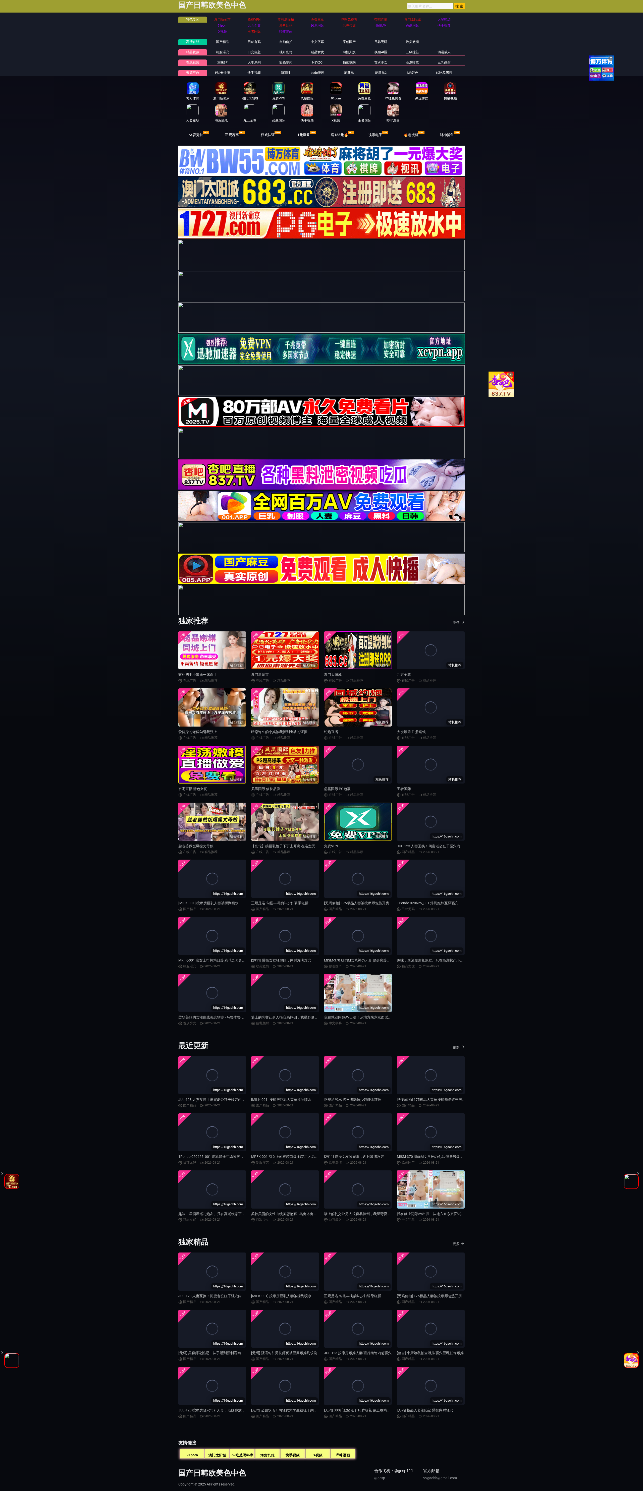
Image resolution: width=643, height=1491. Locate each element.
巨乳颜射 (444, 62)
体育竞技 (196, 135)
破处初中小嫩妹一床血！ (197, 675)
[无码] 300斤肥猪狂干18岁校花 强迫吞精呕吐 (359, 1410)
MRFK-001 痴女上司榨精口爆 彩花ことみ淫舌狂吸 (217, 960)
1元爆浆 (303, 135)
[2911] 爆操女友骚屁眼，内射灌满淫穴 (281, 960)
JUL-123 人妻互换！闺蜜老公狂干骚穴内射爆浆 (434, 846)
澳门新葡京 (260, 675)
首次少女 (380, 62)
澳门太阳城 (333, 675)
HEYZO (317, 62)
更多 (456, 622)
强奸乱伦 (285, 52)
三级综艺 (412, 52)
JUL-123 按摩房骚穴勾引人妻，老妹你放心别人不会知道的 (224, 1410)
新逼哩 (286, 73)
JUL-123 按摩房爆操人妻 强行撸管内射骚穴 (358, 1353)
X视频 (318, 1455)
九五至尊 (404, 675)
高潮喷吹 (412, 62)
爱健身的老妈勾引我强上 (197, 732)
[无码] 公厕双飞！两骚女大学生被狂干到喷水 (286, 1410)
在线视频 (192, 62)
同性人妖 (349, 52)
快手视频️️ (254, 73)
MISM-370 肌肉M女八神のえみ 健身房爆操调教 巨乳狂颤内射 (371, 960)
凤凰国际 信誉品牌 (265, 789)
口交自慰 (254, 52)
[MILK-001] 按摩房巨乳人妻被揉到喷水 (208, 903)
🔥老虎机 (411, 135)
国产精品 (222, 42)
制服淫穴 (222, 52)
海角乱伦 (267, 1455)
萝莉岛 (349, 73)
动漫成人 (444, 52)
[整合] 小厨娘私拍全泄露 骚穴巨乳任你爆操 (430, 1353)
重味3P (222, 62)
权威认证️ (268, 135)
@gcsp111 (382, 1478)
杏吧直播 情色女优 (192, 789)
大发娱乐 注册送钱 (411, 732)
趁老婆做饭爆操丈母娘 (195, 846)
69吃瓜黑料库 (242, 1455)
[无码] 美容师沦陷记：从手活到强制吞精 (209, 1353)
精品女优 (317, 52)
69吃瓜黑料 (444, 73)
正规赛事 (232, 135)
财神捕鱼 (447, 135)
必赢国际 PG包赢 (337, 789)
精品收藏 (192, 52)
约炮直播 (331, 732)
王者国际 (404, 789)
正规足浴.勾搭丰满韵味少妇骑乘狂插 (279, 903)
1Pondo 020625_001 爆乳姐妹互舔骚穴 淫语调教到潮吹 (440, 903)
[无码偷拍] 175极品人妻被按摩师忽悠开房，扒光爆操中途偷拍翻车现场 (379, 903)
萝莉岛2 (381, 73)
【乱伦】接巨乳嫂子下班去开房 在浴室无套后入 (288, 846)
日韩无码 (380, 42)
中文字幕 (317, 42)
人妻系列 (254, 62)
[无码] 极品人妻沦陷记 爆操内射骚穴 (425, 1410)
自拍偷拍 (285, 42)
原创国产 (349, 42)
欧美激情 (412, 42)
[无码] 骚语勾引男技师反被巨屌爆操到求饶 (284, 1353)
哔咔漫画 (343, 1455)
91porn (192, 1455)
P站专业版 (222, 73)
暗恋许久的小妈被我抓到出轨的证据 (279, 732)
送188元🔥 (339, 135)
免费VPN (331, 846)
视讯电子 (375, 135)
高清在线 (192, 42)
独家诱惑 (349, 62)
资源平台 (192, 73)
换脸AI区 (380, 52)
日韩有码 (254, 42)
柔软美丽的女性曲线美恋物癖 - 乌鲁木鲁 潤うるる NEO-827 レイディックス (237, 1017)
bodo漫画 (317, 73)
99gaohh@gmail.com (440, 1478)
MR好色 (412, 73)
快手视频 (293, 1455)
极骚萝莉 (285, 62)
